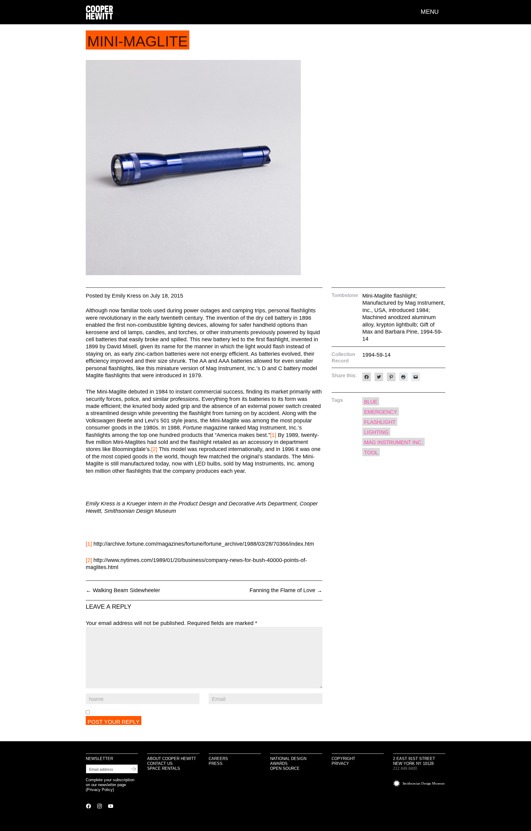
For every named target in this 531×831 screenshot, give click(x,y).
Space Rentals (163, 768)
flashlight (379, 422)
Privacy (340, 763)
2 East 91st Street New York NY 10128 (414, 761)
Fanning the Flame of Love (286, 590)
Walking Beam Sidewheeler (123, 590)
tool (371, 453)
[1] (273, 435)
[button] (433, 12)
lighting (376, 432)
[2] (154, 449)
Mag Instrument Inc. (393, 442)
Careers (218, 758)
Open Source (285, 768)
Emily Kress (126, 296)
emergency (380, 412)
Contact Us (160, 763)
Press (215, 763)
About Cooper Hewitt (171, 758)
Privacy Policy (100, 789)
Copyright (343, 758)
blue (370, 402)
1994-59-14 (376, 355)
